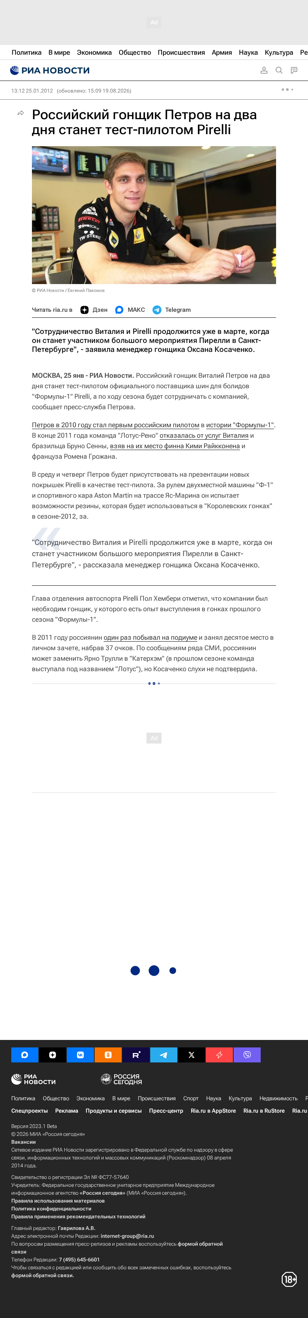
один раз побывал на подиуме (150, 637)
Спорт (191, 1098)
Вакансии (23, 1142)
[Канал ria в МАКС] (24, 1054)
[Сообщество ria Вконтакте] (80, 1054)
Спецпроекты (29, 1110)
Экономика (91, 1098)
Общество (56, 1098)
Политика (23, 1098)
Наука (213, 1098)
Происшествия (157, 1098)
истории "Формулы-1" (240, 425)
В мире (121, 1098)
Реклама (66, 1110)
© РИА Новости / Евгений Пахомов (68, 290)
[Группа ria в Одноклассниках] (108, 1054)
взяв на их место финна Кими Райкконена (175, 446)
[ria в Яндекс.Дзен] (52, 1054)
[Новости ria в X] (191, 1054)
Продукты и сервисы (114, 1110)
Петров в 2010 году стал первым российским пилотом (115, 425)
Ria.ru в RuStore (264, 1110)
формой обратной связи (41, 1275)
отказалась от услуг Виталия (204, 435)
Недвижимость (279, 1098)
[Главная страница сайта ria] (49, 70)
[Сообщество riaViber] (247, 1054)
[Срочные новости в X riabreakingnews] (219, 1054)
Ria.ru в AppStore (213, 1110)
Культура (240, 1098)
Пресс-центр (166, 1110)
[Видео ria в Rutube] (135, 1054)
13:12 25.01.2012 (32, 91)
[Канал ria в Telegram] (163, 1054)
